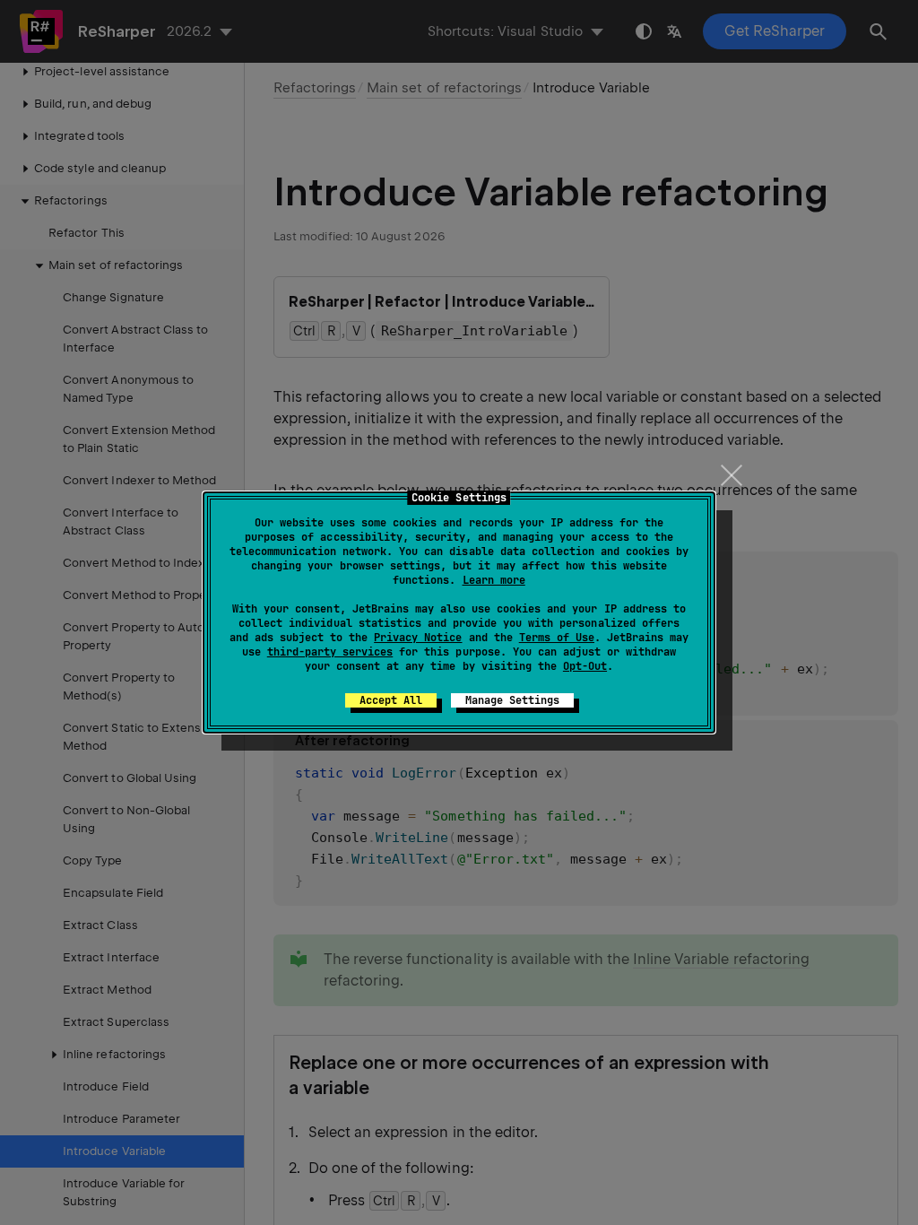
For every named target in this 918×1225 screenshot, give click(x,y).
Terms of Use (556, 637)
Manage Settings (512, 700)
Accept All (390, 700)
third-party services (330, 652)
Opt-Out (585, 666)
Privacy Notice (418, 637)
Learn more (494, 580)
